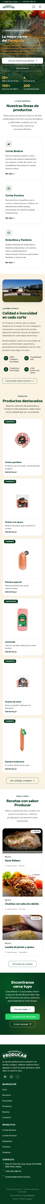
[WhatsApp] (17, 1076)
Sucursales (7, 1101)
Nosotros (6, 1095)
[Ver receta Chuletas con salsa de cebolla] (22, 892)
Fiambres (6, 1152)
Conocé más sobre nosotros (18, 381)
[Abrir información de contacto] (33, 6)
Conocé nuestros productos (21, 60)
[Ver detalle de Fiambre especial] (22, 567)
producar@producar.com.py (17, 1177)
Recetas (6, 1112)
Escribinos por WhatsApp (24, 1016)
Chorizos (6, 1147)
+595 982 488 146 (29, 2)
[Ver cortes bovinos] (22, 158)
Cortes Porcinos (9, 1135)
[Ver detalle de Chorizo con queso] (22, 507)
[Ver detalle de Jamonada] (22, 626)
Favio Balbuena (29, 1195)
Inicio (4, 1089)
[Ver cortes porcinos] (22, 202)
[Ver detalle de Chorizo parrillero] (22, 447)
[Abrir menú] (40, 6)
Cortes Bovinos (9, 1130)
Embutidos (7, 1141)
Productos (7, 1106)
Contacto (6, 1117)
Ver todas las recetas (22, 964)
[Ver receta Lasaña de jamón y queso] (22, 935)
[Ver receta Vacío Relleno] (22, 848)
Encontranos (22, 68)
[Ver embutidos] (22, 247)
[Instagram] (11, 1076)
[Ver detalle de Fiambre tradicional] (22, 745)
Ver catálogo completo (21, 780)
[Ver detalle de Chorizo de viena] (22, 686)
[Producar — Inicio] (8, 6)
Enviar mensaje (21, 1024)
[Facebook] (5, 1076)
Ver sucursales (21, 1009)
